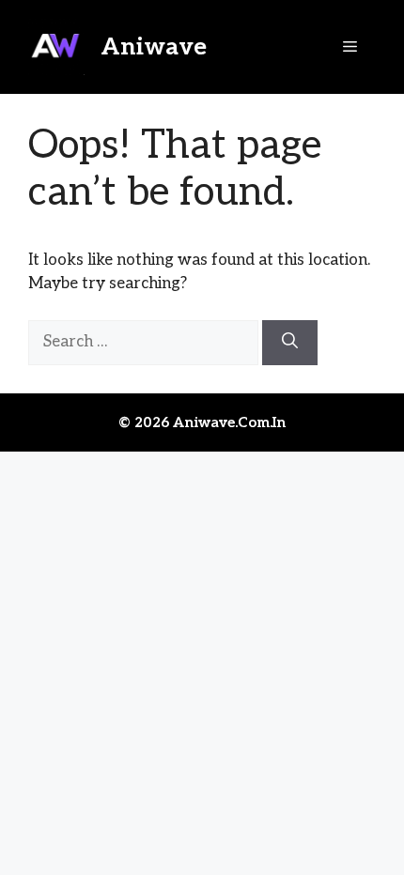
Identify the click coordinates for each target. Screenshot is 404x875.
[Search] (290, 342)
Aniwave (154, 47)
